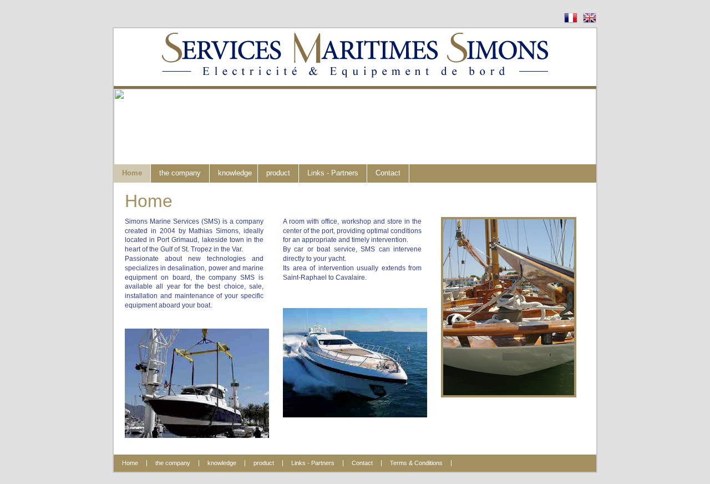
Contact (388, 173)
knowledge (235, 173)
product (278, 173)
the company (180, 173)
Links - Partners (332, 173)
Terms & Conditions (416, 463)
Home (132, 173)
